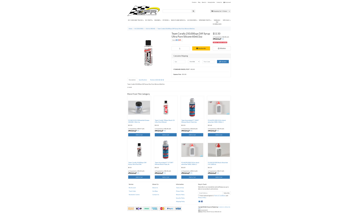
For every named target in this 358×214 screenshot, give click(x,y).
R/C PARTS (148, 20)
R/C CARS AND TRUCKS (135, 20)
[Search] (193, 11)
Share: (174, 40)
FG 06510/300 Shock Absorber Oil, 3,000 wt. (218, 163)
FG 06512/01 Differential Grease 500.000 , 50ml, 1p (138, 121)
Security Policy (180, 198)
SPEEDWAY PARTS (204, 20)
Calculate (223, 61)
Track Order (132, 191)
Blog (199, 2)
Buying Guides (211, 2)
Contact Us (219, 2)
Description (132, 80)
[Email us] (199, 201)
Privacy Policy (180, 191)
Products (194, 2)
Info (223, 39)
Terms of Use (180, 187)
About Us (204, 2)
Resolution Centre (134, 194)
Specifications (143, 80)
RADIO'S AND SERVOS (178, 20)
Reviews (152, 80)
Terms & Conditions (220, 195)
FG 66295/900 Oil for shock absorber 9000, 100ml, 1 (190, 163)
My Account (132, 187)
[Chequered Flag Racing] (143, 10)
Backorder (202, 48)
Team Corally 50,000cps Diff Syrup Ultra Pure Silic (137, 163)
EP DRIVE (165, 20)
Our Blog (155, 191)
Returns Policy (180, 194)
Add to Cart (139, 135)
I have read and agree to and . (213, 196)
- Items (220, 11)
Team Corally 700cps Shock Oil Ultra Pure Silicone (165, 121)
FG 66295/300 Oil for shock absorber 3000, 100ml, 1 (217, 121)
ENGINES (157, 20)
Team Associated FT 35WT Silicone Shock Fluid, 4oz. (190, 121)
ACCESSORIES (191, 20)
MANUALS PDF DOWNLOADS (217, 22)
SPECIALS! (226, 20)
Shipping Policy (180, 201)
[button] (222, 48)
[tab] (132, 80)
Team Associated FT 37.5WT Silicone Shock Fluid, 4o (164, 163)
